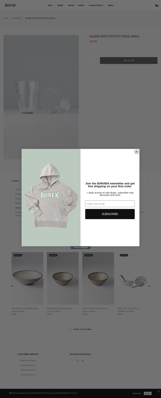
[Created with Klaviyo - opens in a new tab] (80, 247)
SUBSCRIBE (110, 214)
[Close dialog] (136, 152)
